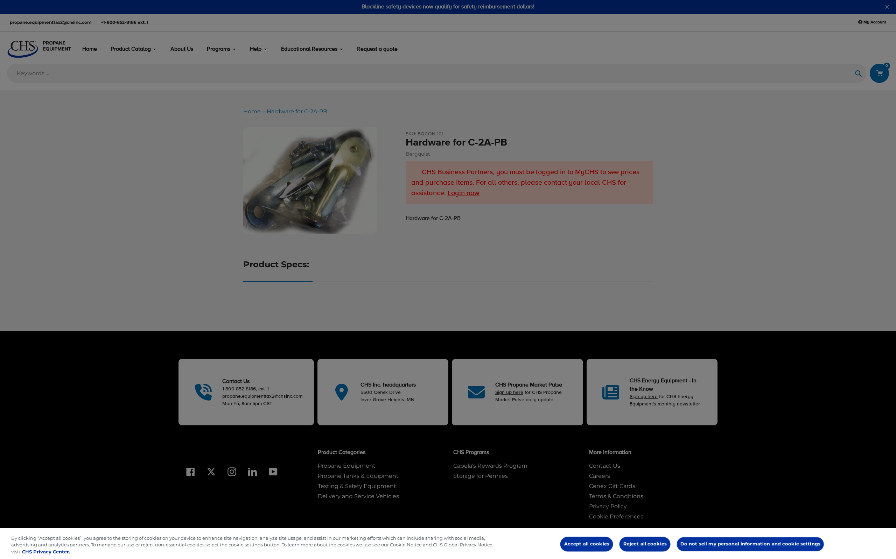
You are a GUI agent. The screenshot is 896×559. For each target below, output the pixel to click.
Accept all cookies (586, 543)
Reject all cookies (644, 543)
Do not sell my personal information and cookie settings (750, 543)
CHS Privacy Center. (46, 551)
